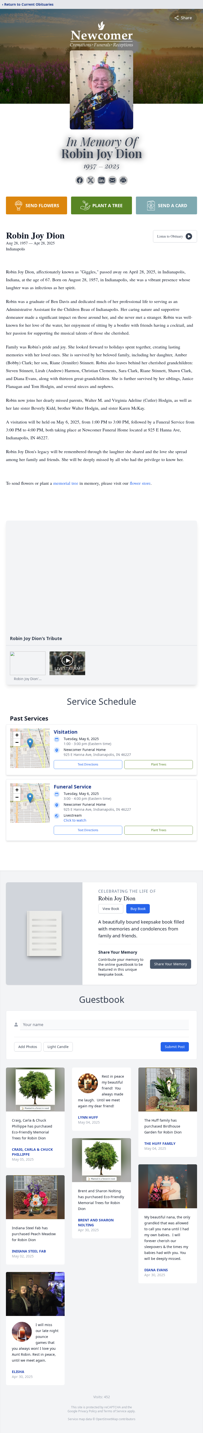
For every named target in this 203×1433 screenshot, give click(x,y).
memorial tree (65, 483)
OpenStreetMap (107, 1419)
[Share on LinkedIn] (101, 180)
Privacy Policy (87, 1411)
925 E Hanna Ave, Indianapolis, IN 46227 (97, 754)
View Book (110, 908)
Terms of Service (115, 1411)
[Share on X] (90, 180)
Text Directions (88, 764)
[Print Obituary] (123, 180)
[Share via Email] (112, 180)
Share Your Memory (170, 964)
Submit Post (175, 1046)
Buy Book (138, 908)
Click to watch (75, 820)
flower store (140, 483)
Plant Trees (158, 764)
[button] (30, 743)
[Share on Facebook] (79, 180)
